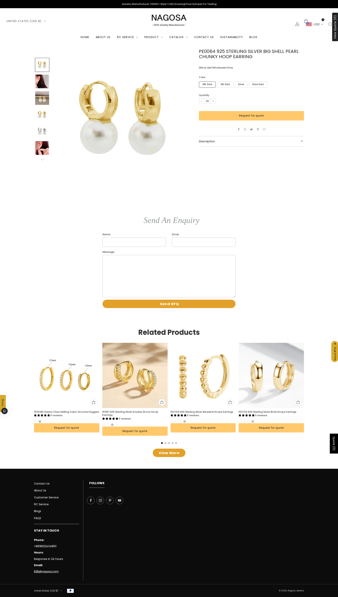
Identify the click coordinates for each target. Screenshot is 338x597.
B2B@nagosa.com (46, 571)
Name (106, 234)
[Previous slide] (60, 119)
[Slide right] (42, 159)
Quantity (204, 95)
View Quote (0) (335, 27)
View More (169, 452)
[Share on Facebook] (239, 129)
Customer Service (46, 497)
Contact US (204, 37)
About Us (103, 37)
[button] (42, 415)
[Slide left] (42, 53)
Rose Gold (258, 84)
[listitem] (169, 4)
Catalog (176, 37)
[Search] (330, 24)
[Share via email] (264, 129)
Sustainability (231, 37)
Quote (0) (334, 444)
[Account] (297, 24)
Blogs (37, 511)
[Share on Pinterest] (258, 129)
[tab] (162, 443)
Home (85, 37)
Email (175, 234)
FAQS (37, 518)
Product (151, 37)
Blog (253, 37)
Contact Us (41, 484)
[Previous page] (34, 375)
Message (108, 252)
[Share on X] (245, 129)
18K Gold (207, 84)
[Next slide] (185, 119)
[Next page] (304, 375)
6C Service (125, 37)
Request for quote (251, 116)
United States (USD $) (23, 21)
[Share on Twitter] (252, 129)
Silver (241, 84)
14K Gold (225, 84)
